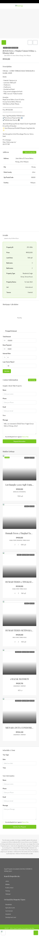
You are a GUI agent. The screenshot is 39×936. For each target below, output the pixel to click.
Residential (8, 904)
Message (5, 420)
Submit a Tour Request (19, 827)
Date (4, 759)
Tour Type (6, 755)
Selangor (8, 894)
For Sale (5, 47)
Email (4, 407)
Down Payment (7, 345)
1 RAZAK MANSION (19, 678)
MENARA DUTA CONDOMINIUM (21, 727)
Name (4, 390)
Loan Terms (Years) (8, 362)
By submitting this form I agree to (16, 436)
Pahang (7, 891)
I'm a (4, 415)
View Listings (32, 380)
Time (4, 768)
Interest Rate (7, 353)
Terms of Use (25, 436)
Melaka (7, 884)
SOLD (9, 47)
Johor (7, 881)
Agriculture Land (10, 907)
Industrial (8, 914)
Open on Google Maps (30, 152)
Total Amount (7, 336)
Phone (4, 398)
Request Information (19, 441)
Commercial (9, 911)
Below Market (15, 47)
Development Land (10, 917)
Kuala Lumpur (9, 887)
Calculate (6, 371)
